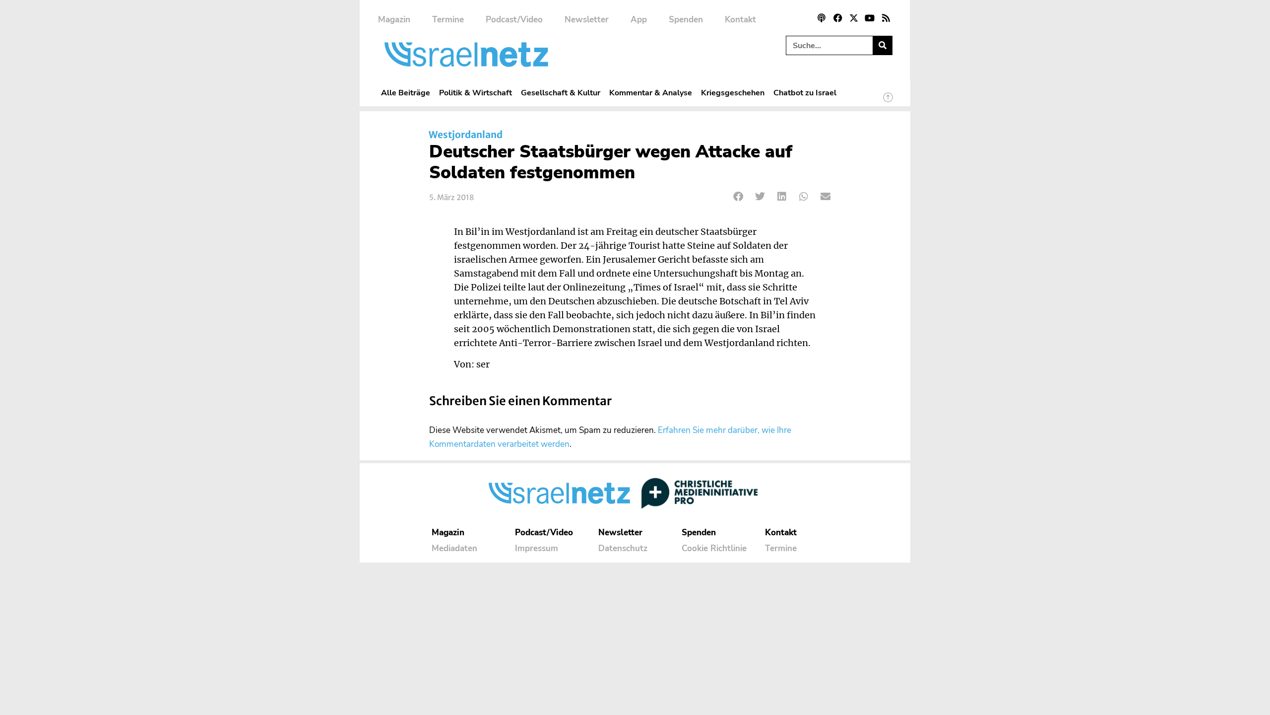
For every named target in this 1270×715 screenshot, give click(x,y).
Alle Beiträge (405, 92)
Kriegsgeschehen (732, 92)
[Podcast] (821, 18)
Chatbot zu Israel (804, 92)
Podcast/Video (514, 19)
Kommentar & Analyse (650, 92)
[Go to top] (888, 101)
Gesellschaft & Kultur (560, 92)
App (639, 19)
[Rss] (886, 18)
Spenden (686, 19)
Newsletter (587, 19)
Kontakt (740, 19)
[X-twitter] (854, 18)
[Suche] (882, 45)
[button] (738, 196)
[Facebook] (837, 18)
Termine (448, 19)
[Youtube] (870, 18)
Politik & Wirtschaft (475, 92)
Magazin (394, 19)
